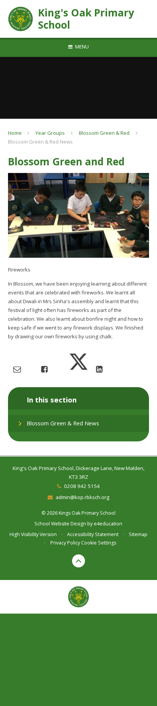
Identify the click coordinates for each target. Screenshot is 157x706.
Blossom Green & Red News (40, 141)
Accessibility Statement (93, 534)
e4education (108, 523)
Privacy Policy (65, 543)
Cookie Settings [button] (98, 543)
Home (15, 132)
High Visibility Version (33, 534)
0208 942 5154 (81, 486)
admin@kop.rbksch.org (82, 497)
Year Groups (50, 132)
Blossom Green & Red (104, 132)
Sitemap (138, 534)
